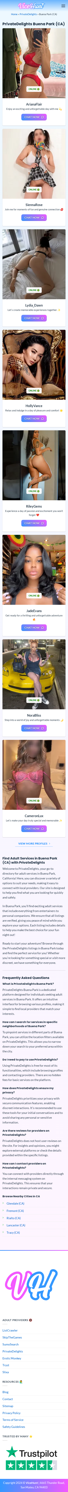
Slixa (5, 1372)
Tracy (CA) (13, 1232)
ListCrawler (10, 1330)
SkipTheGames (12, 1337)
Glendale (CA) (15, 1203)
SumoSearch (10, 1344)
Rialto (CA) (14, 1218)
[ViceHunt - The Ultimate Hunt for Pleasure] (31, 6)
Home (14, 14)
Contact (7, 1399)
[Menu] (63, 5)
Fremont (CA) (15, 1211)
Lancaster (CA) (16, 1225)
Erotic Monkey (11, 1358)
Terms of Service (12, 1420)
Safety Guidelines (13, 1427)
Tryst (5, 1365)
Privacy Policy (11, 1413)
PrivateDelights (28, 14)
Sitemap (7, 1406)
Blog (5, 1392)
